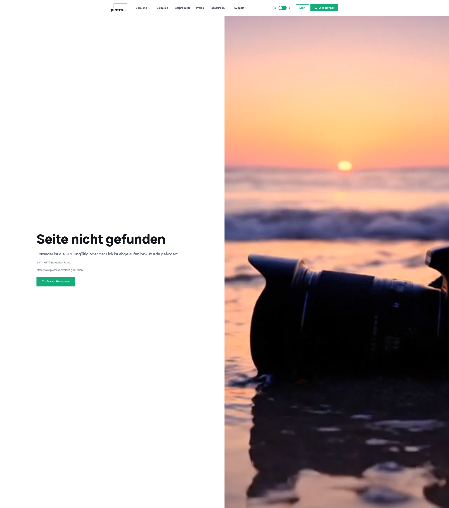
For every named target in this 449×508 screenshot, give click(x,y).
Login (302, 7)
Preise (200, 7)
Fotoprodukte (182, 7)
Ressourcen (217, 7)
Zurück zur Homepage (56, 281)
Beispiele (162, 7)
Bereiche (141, 7)
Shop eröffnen (326, 7)
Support (239, 7)
